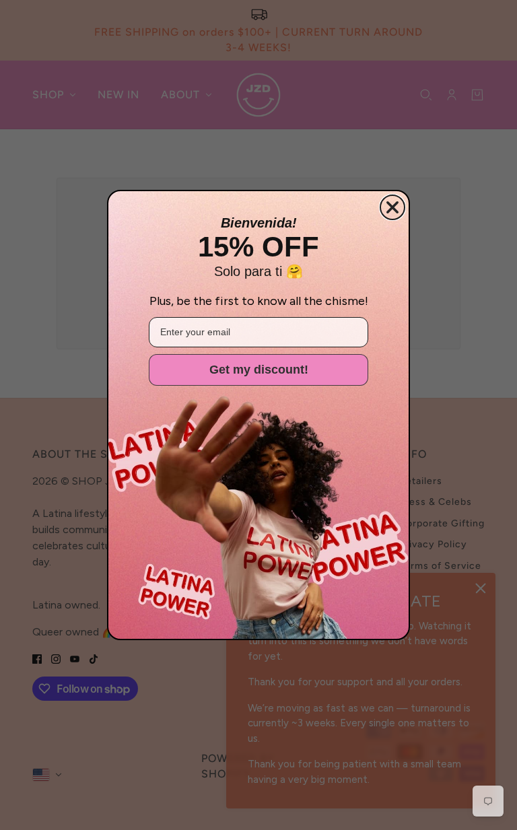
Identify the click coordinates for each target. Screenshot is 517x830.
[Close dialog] (392, 207)
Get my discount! (258, 369)
